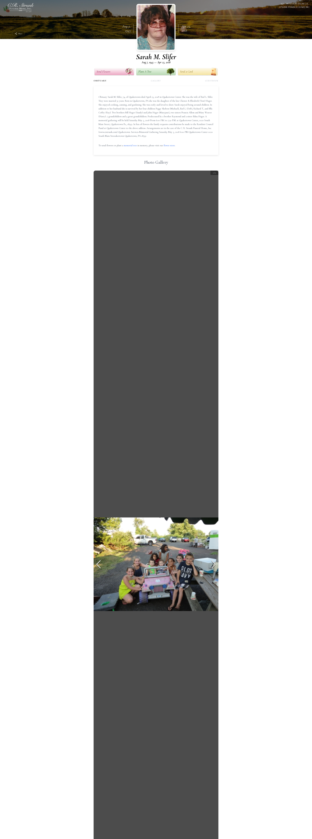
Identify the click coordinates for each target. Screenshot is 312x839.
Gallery (156, 80)
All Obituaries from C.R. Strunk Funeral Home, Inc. (294, 5)
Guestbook (211, 80)
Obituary (100, 80)
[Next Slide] (213, 564)
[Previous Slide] (98, 564)
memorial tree (130, 145)
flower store (169, 145)
